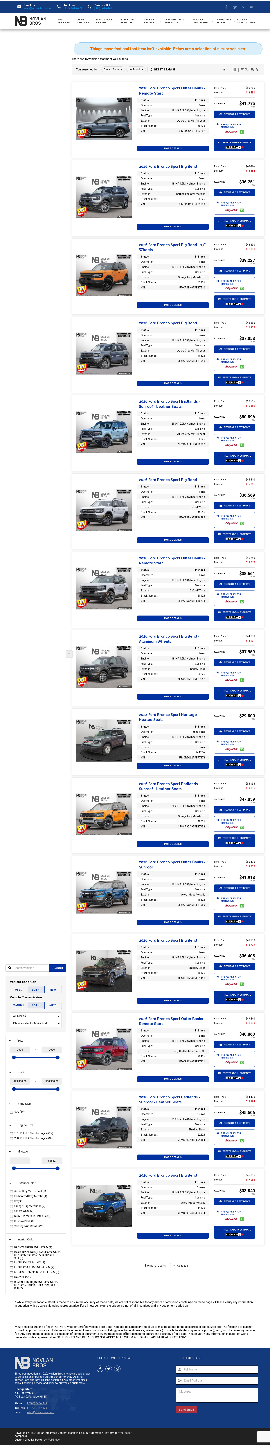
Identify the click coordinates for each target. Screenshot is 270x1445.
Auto (53, 1005)
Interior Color (25, 1239)
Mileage (22, 1151)
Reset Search (164, 69)
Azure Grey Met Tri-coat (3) (30, 1191)
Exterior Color (26, 1183)
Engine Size (25, 1125)
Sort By (249, 69)
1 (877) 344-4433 (37, 1407)
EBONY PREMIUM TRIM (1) (29, 1262)
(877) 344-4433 (73, 8)
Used (18, 989)
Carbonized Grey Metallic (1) (30, 1196)
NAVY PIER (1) (22, 1277)
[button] (234, 114)
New (53, 989)
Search (57, 968)
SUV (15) (19, 1111)
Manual (18, 1005)
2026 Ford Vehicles (127, 21)
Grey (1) (19, 1201)
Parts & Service (149, 21)
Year (20, 1040)
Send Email (186, 1409)
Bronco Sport (111, 69)
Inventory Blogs (224, 21)
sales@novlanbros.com (38, 8)
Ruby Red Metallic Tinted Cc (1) (32, 1215)
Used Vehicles (83, 21)
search (10, 968)
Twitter (235, 7)
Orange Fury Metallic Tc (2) (29, 1206)
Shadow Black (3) (24, 1220)
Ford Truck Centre (104, 21)
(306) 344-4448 (103, 8)
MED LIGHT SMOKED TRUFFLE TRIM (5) (36, 1272)
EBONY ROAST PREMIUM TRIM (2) (34, 1267)
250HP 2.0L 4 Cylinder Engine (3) (33, 1138)
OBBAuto (35, 1433)
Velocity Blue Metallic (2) (28, 1225)
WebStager (125, 1433)
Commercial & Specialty (174, 21)
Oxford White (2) (23, 1211)
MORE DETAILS (173, 148)
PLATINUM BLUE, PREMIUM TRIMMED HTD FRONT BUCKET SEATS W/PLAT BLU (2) (36, 1285)
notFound (134, 69)
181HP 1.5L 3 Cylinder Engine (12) (33, 1133)
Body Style (24, 1103)
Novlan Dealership (200, 21)
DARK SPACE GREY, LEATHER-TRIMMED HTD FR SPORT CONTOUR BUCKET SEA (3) (37, 1255)
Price (20, 1072)
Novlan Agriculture (246, 21)
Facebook (226, 7)
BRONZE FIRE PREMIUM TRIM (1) (33, 1247)
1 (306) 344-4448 (37, 1403)
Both (35, 989)
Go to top (182, 1265)
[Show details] (104, 118)
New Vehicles (63, 21)
